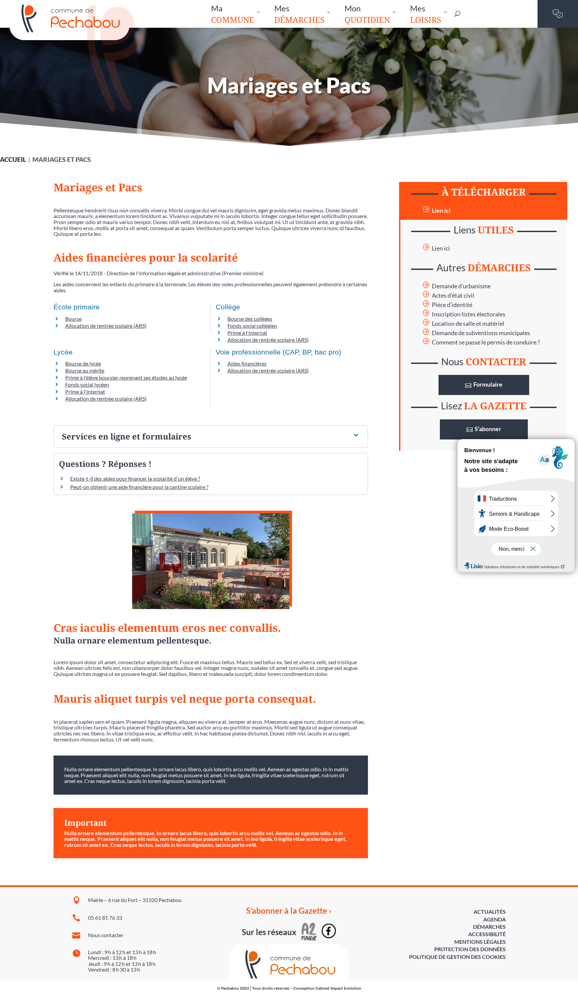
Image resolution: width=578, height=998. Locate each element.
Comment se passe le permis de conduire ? (486, 342)
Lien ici (441, 210)
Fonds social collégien (252, 325)
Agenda (494, 919)
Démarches (489, 926)
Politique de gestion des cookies (457, 957)
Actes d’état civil (453, 295)
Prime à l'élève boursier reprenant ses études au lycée (126, 377)
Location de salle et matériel (468, 323)
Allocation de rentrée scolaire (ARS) (106, 325)
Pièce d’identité (452, 304)
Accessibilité (487, 934)
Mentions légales (480, 941)
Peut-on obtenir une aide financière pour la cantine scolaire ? (139, 487)
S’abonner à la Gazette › (288, 911)
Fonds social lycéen (87, 384)
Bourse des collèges (249, 318)
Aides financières (247, 363)
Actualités (490, 911)
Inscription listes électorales (468, 314)
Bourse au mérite (84, 370)
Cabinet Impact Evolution (338, 988)
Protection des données (470, 949)
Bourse (73, 318)
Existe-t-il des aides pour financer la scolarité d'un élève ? (135, 478)
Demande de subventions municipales (481, 332)
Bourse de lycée (83, 363)
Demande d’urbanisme (461, 286)
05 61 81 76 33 (105, 917)
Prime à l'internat (247, 332)
